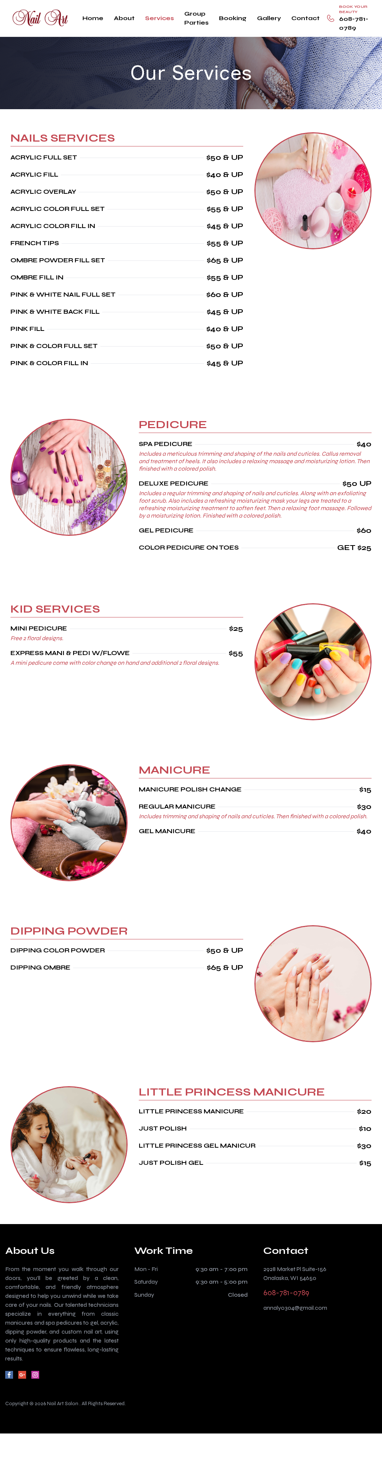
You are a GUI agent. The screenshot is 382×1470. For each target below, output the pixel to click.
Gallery (269, 18)
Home (92, 18)
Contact (305, 18)
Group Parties (196, 18)
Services (159, 18)
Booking (233, 18)
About (124, 18)
